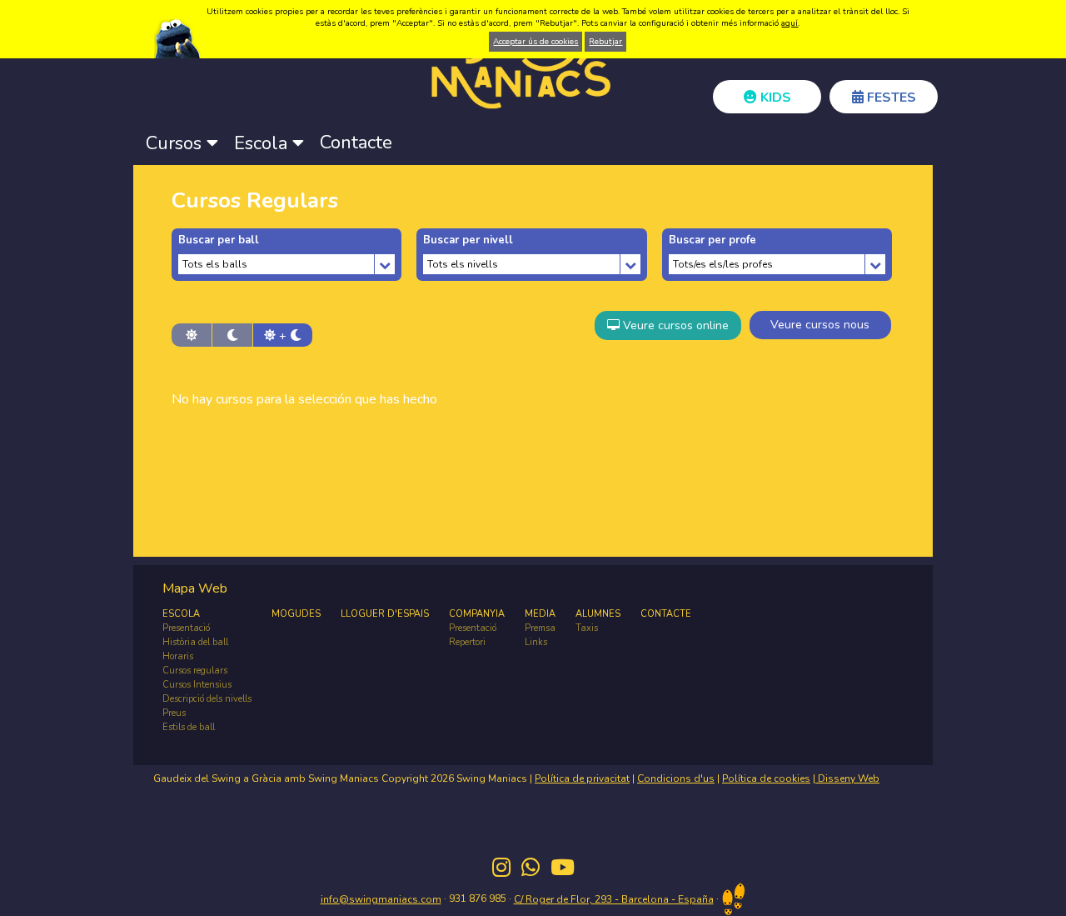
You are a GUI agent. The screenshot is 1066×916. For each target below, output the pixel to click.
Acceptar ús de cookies (535, 42)
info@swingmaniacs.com (381, 899)
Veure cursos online (674, 325)
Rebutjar (605, 42)
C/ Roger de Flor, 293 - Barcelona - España (614, 899)
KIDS (774, 97)
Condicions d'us (676, 778)
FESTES (890, 97)
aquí (789, 23)
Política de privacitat (582, 778)
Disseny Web (847, 778)
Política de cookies (766, 778)
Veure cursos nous (819, 325)
